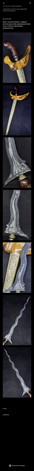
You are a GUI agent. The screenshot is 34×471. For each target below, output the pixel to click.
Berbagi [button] (5, 408)
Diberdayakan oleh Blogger (18, 465)
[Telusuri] (30, 2)
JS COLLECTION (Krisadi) (12, 6)
